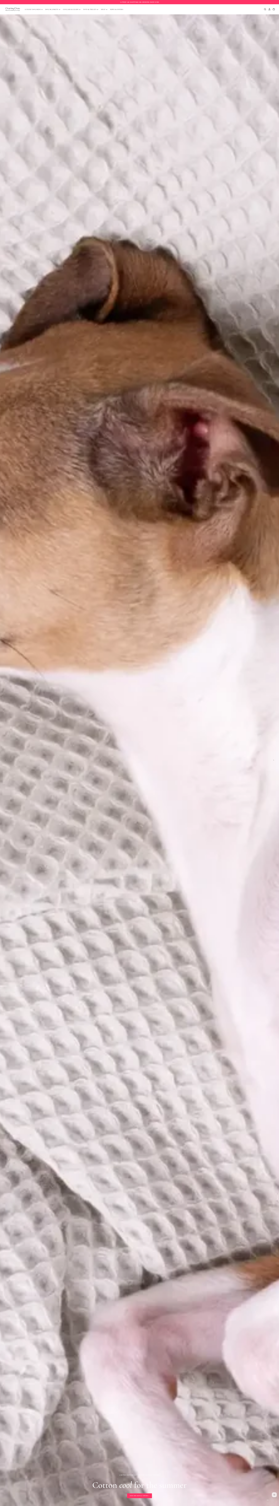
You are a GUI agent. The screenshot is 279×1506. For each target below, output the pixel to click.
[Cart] (273, 9)
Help (103, 9)
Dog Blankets (51, 9)
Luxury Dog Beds (33, 9)
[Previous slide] (4, 760)
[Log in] (269, 9)
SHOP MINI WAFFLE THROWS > (139, 1495)
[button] (265, 9)
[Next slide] (274, 760)
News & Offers (116, 9)
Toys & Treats (89, 9)
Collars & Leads (71, 9)
